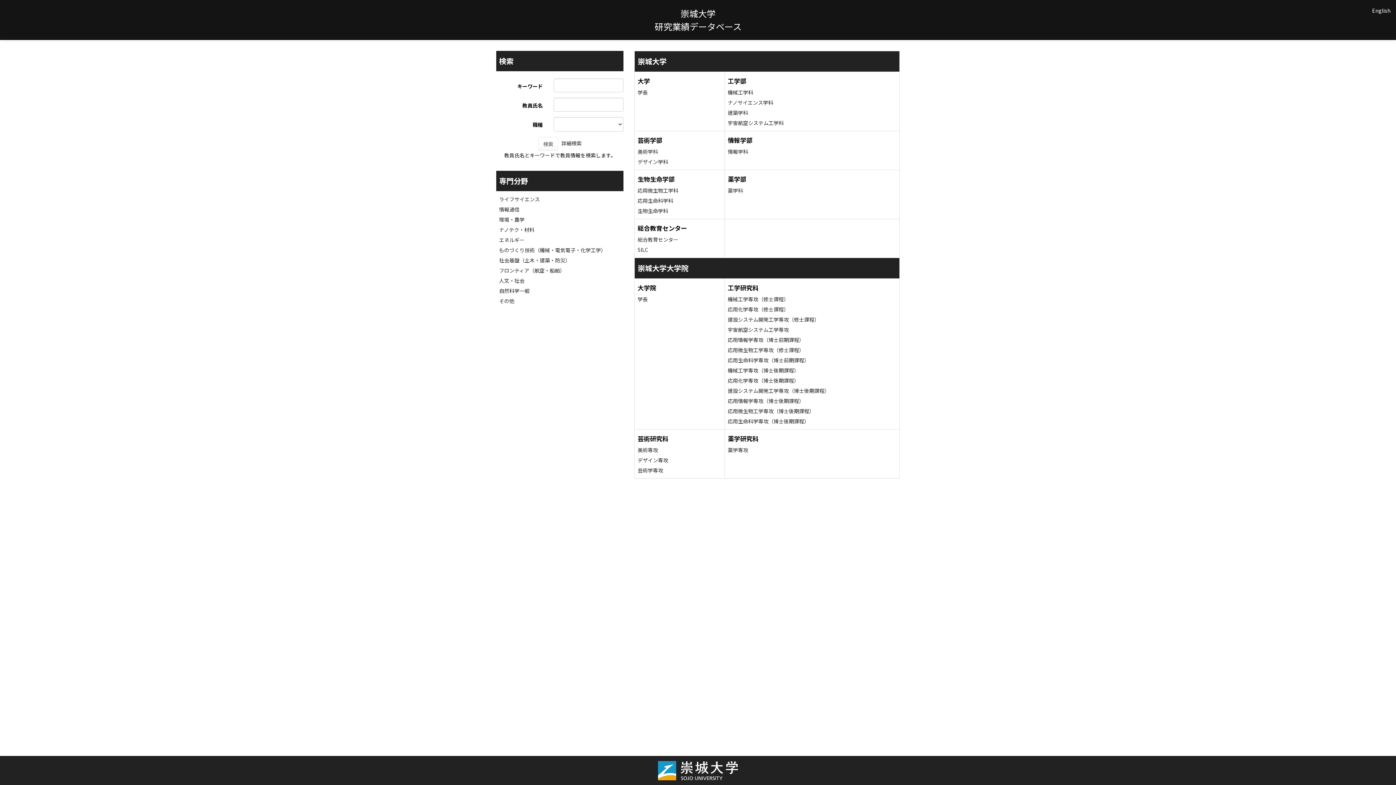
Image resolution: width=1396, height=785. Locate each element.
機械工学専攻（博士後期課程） (763, 370)
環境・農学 (512, 219)
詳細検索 (571, 143)
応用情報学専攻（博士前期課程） (766, 339)
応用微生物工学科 (658, 190)
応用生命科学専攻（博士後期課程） (768, 421)
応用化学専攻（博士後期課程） (763, 380)
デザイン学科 (653, 161)
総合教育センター (658, 239)
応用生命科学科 (655, 200)
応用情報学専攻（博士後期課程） (766, 400)
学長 (643, 92)
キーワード (530, 86)
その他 (506, 301)
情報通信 (509, 209)
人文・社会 (512, 280)
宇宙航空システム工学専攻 (758, 329)
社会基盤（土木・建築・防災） (534, 260)
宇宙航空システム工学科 (756, 122)
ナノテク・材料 (516, 229)
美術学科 (648, 151)
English (1381, 10)
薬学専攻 (738, 450)
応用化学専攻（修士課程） (758, 309)
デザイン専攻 (653, 460)
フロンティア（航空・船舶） (532, 270)
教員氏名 (532, 105)
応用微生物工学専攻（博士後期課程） (771, 411)
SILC (643, 249)
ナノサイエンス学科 (750, 102)
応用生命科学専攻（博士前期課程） (768, 360)
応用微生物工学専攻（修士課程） (766, 350)
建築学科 (738, 112)
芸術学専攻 (650, 470)
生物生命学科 (653, 210)
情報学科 (738, 151)
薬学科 (735, 190)
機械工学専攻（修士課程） (758, 299)
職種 (538, 124)
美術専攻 (648, 450)
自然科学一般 (514, 290)
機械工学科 (740, 92)
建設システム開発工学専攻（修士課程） (773, 319)
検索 (548, 144)
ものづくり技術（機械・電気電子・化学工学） (552, 250)
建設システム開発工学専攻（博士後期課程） (779, 390)
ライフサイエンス (519, 199)
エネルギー (512, 239)
